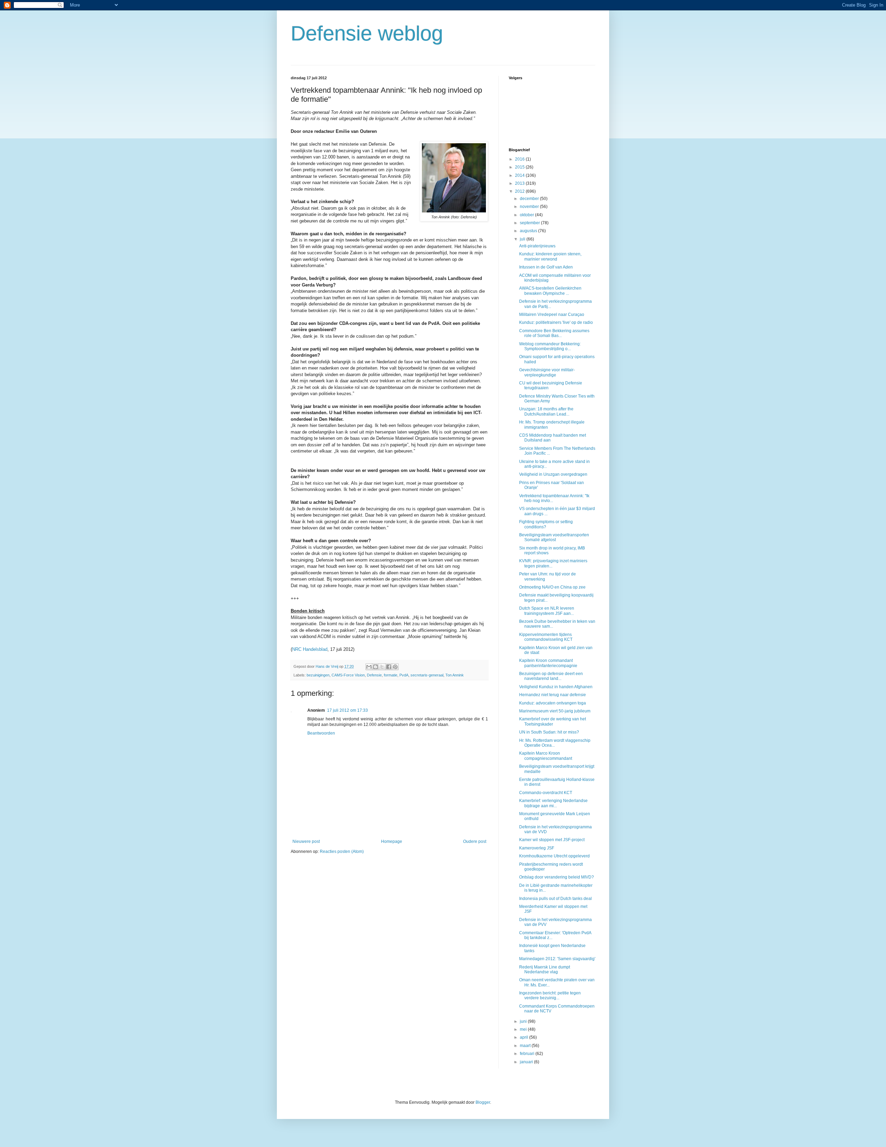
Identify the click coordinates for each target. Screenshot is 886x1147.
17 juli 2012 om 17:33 (347, 710)
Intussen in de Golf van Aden (546, 267)
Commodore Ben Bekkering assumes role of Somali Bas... (554, 333)
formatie (390, 675)
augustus (529, 230)
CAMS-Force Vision (348, 675)
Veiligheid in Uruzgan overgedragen (553, 474)
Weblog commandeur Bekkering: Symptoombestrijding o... (550, 346)
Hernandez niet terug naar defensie (552, 694)
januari (527, 1061)
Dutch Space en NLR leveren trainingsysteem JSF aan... (546, 611)
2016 (520, 159)
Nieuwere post (306, 841)
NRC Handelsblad (309, 649)
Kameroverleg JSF (536, 848)
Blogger (483, 1102)
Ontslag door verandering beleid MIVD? (556, 877)
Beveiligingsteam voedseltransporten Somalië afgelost (554, 537)
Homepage (391, 841)
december (530, 198)
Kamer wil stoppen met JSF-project (552, 839)
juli (523, 239)
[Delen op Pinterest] (395, 666)
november (530, 206)
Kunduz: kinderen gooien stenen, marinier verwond (550, 256)
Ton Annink (454, 675)
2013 (520, 183)
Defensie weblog (367, 33)
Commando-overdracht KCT (545, 792)
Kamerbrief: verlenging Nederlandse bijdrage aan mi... (553, 803)
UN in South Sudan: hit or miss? (549, 732)
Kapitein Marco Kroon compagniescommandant (545, 756)
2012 (520, 191)
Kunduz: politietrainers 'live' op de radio (556, 322)
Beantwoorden (321, 733)
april (524, 1037)
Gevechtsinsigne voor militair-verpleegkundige (547, 372)
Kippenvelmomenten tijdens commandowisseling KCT (545, 637)
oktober (527, 214)
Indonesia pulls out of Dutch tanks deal (555, 898)
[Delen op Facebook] (388, 666)
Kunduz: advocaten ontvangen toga (552, 703)
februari (527, 1053)
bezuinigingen (318, 675)
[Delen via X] (382, 666)
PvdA (403, 675)
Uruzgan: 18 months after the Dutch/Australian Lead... (546, 411)
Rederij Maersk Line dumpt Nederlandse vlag (544, 969)
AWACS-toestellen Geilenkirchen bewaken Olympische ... (550, 290)
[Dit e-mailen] (368, 666)
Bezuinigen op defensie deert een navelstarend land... (551, 676)
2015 (520, 167)
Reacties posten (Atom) (342, 851)
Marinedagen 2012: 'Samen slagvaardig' (557, 958)
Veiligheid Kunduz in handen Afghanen (556, 686)
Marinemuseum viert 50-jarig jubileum (554, 711)
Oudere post (474, 841)
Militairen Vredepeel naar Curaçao (551, 314)
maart (526, 1045)
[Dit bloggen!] (375, 666)
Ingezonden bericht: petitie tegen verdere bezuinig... (550, 995)
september (530, 222)
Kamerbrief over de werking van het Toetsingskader (552, 721)
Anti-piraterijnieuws (537, 246)
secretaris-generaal (426, 675)
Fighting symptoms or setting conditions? (546, 524)
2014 (520, 175)
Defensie (374, 675)
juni (524, 1021)
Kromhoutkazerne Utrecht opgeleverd (554, 856)
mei (524, 1029)
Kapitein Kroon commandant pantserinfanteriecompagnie (548, 663)
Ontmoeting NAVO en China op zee (552, 587)
